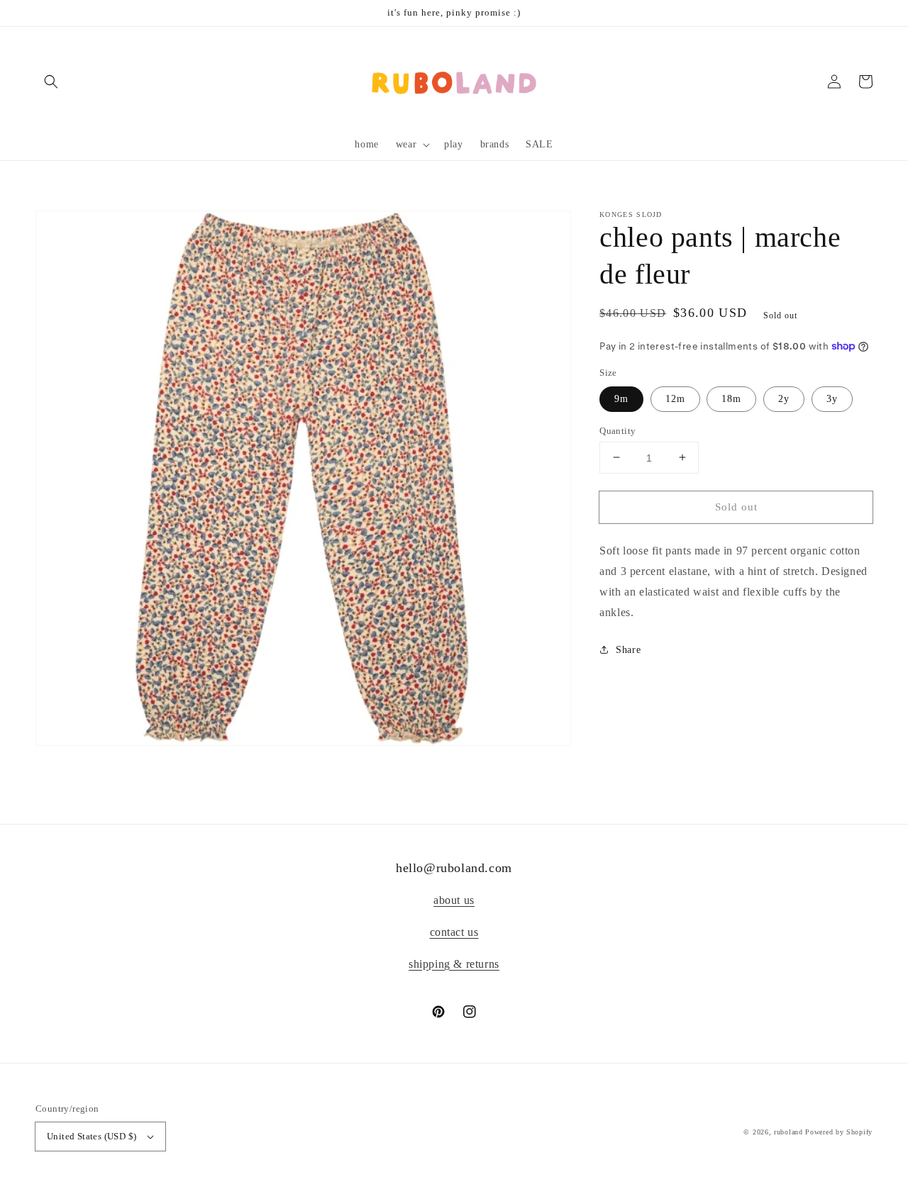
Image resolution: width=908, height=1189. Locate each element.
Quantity (617, 430)
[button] (51, 81)
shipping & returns (454, 964)
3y (832, 398)
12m (675, 398)
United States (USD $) (91, 1136)
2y (784, 398)
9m (621, 398)
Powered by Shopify (839, 1132)
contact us (454, 932)
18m (731, 398)
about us (454, 900)
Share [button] (628, 649)
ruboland (788, 1132)
